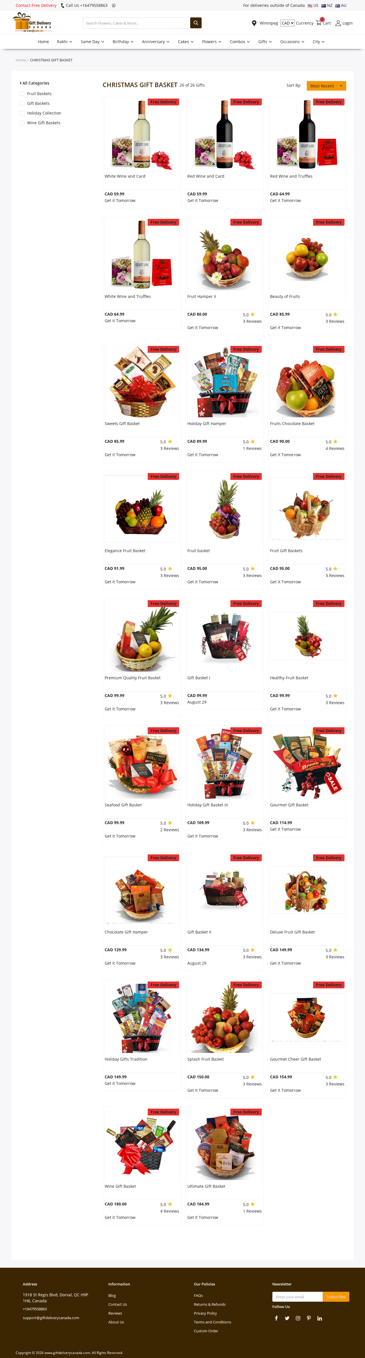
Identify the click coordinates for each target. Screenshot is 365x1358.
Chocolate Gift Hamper (126, 932)
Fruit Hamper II (201, 296)
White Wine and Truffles (128, 296)
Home (43, 41)
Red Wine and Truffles (291, 176)
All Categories (36, 83)
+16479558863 (35, 1308)
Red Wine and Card (205, 176)
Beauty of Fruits (285, 296)
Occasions (290, 41)
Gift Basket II (199, 932)
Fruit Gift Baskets (286, 550)
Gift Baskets (38, 103)
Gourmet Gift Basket (289, 805)
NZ (329, 5)
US (315, 5)
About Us (116, 1322)
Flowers (210, 41)
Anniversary (154, 41)
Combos (238, 41)
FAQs (198, 1295)
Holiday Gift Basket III (207, 805)
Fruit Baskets (39, 93)
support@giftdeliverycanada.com (51, 1317)
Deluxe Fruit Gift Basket (292, 932)
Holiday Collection (44, 113)
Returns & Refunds (210, 1304)
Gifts (263, 41)
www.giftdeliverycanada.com (67, 1352)
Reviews (115, 1313)
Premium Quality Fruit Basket (133, 677)
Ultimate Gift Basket (206, 1186)
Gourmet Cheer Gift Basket (295, 1059)
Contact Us (117, 1304)
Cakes (184, 41)
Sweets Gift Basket (122, 423)
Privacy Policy (205, 1313)
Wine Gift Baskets (43, 122)
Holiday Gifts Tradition (126, 1059)
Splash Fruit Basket (205, 1059)
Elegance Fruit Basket (125, 550)
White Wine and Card (125, 176)
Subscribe (336, 1296)
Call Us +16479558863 (86, 5)
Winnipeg (268, 23)
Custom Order (206, 1330)
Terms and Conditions (212, 1322)
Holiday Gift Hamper (206, 423)
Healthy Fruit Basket (289, 677)
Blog (112, 1295)
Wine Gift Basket (120, 1186)
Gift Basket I (198, 677)
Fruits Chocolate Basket (292, 423)
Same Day (91, 41)
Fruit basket (198, 550)
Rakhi (63, 41)
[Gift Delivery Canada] (30, 23)
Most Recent (322, 86)
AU (343, 5)
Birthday (121, 41)
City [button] (317, 41)
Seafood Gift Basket (123, 805)
